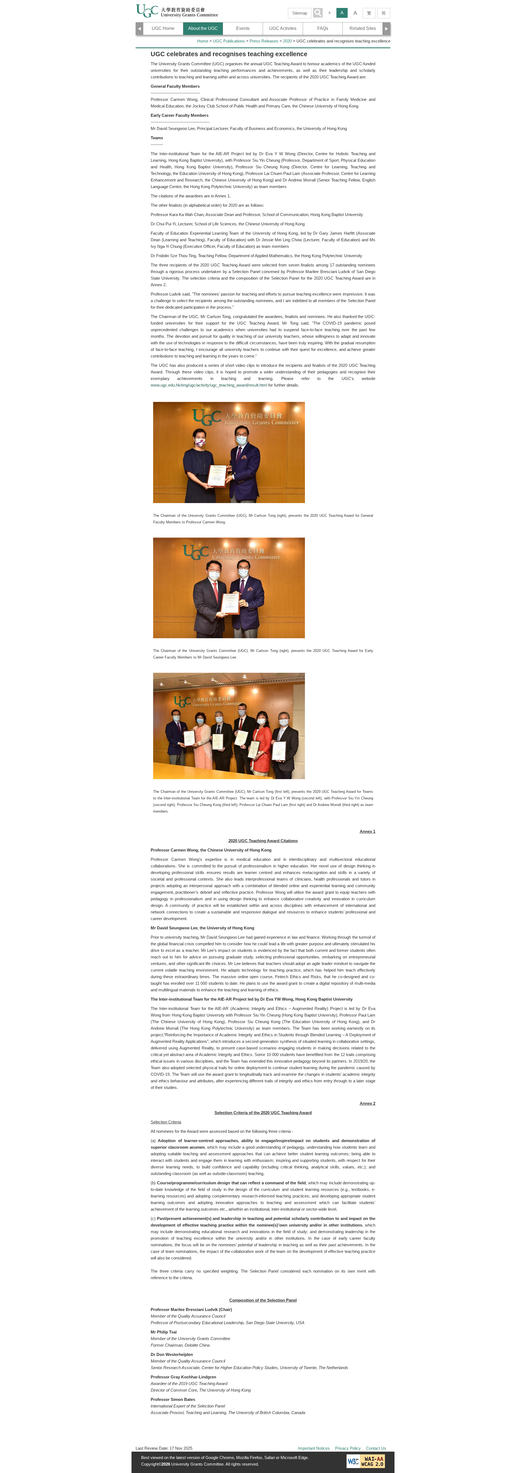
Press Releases (264, 41)
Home (202, 41)
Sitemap (299, 13)
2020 (287, 41)
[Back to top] (510, 1441)
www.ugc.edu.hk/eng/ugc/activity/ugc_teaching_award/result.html (209, 385)
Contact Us (376, 1448)
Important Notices (314, 1448)
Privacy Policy (348, 1448)
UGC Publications (229, 41)
